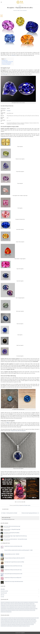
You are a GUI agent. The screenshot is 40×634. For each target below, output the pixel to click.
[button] (1, 2)
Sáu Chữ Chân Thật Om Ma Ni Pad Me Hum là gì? (12, 526)
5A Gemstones (24, 10)
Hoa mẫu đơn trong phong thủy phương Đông (11, 532)
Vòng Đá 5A (13, 55)
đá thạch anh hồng (26, 610)
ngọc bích (18, 619)
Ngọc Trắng (30, 619)
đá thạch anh (21, 610)
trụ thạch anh (33, 605)
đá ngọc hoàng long (8, 610)
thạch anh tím (12, 605)
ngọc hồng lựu (23, 619)
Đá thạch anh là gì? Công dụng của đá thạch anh (30, 512)
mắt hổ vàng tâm (10, 619)
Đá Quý (18, 505)
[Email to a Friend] (21, 502)
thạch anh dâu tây (19, 621)
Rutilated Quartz (7, 621)
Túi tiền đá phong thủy (27, 622)
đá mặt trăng (35, 608)
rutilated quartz (3, 605)
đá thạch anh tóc (9, 611)
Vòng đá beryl (14, 624)
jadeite (2, 603)
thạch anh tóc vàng (22, 605)
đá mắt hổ (31, 608)
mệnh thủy (19, 603)
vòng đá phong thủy (3, 608)
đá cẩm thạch (27, 608)
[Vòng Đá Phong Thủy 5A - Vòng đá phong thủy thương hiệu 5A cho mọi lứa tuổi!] (20, 2)
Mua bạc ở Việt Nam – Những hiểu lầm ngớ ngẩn (12, 529)
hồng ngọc (5, 74)
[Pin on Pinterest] (22, 502)
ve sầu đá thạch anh (4, 624)
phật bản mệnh (32, 603)
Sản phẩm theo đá (4, 592)
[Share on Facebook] (17, 502)
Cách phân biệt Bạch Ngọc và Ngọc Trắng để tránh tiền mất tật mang (15, 535)
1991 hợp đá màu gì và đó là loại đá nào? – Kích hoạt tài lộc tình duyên (15, 539)
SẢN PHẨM (3, 589)
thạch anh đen (21, 622)
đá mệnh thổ (2, 610)
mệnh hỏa (5, 603)
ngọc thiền (26, 619)
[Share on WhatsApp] (15, 502)
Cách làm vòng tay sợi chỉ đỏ (19, 602)
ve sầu (34, 622)
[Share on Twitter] (19, 502)
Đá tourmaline (17, 608)
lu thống (2, 619)
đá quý (23, 505)
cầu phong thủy (26, 602)
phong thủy (27, 603)
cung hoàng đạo (7, 602)
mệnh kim (8, 603)
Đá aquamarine (18, 624)
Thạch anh (7, 605)
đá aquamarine (22, 608)
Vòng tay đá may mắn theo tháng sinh (18, 430)
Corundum (8, 110)
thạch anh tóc (16, 605)
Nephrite (15, 619)
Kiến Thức (2, 594)
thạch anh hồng (25, 621)
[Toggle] (38, 589)
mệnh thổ (16, 603)
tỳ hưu (32, 622)
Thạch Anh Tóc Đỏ (9, 622)
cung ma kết (12, 602)
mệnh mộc (12, 603)
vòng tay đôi (9, 624)
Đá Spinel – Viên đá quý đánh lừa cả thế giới (9, 512)
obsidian (34, 619)
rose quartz (2, 621)
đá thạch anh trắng (32, 610)
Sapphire (29, 505)
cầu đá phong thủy (31, 602)
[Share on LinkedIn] (24, 502)
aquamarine (2, 602)
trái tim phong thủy (28, 605)
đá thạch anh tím (3, 611)
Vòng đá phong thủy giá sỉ (10, 608)
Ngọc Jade (23, 603)
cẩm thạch (36, 602)
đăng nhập (7, 519)
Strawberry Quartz (13, 621)
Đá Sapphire (26, 505)
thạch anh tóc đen (15, 622)
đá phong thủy (14, 610)
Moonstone (5, 619)
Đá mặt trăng (23, 624)
